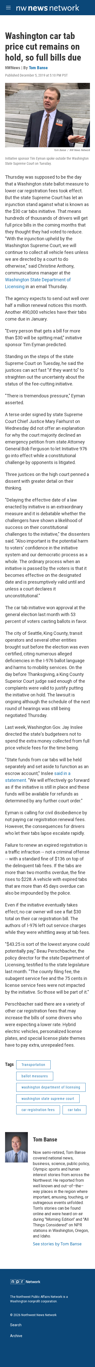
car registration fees (38, 1110)
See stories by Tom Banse (57, 1244)
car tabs (74, 1110)
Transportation (33, 1065)
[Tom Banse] (16, 1147)
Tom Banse (38, 67)
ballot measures (35, 1076)
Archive (16, 1336)
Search (16, 1325)
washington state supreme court (48, 1099)
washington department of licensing (51, 1087)
